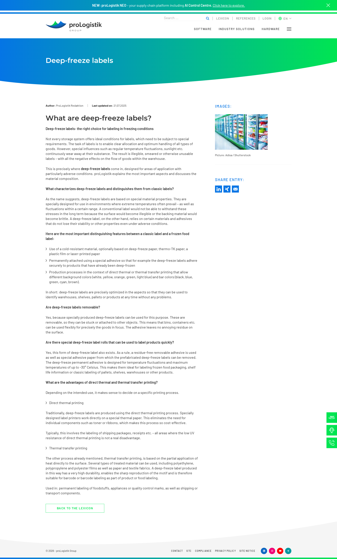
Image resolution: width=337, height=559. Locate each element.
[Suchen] (207, 18)
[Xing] (226, 189)
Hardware (271, 28)
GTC (188, 550)
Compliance (203, 550)
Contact (177, 550)
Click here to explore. (229, 5)
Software (203, 28)
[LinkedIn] (218, 189)
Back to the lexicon (75, 508)
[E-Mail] (235, 189)
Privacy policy (225, 550)
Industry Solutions (237, 28)
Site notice (247, 550)
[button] (289, 29)
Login (267, 18)
